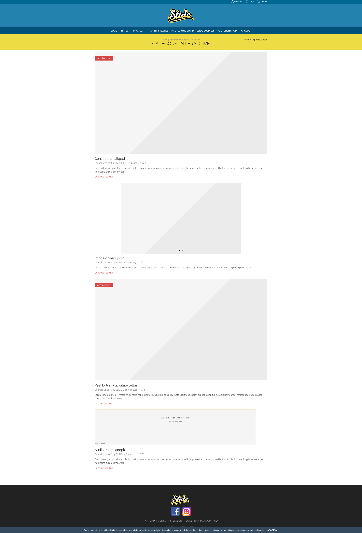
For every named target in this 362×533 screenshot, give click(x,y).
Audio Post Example (110, 450)
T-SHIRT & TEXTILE (158, 30)
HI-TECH (125, 30)
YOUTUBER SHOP (227, 30)
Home (164, 40)
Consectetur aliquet (110, 159)
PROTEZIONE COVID (182, 30)
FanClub (245, 30)
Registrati (238, 2)
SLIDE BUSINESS (206, 30)
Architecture (103, 58)
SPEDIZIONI (177, 520)
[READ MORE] (181, 105)
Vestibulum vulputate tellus (116, 385)
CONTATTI (164, 520)
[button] (179, 250)
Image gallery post (109, 258)
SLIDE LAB (122, 163)
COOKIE (188, 520)
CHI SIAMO (151, 520)
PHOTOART (139, 30)
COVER (114, 30)
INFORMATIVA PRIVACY (206, 520)
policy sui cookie (256, 530)
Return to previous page (256, 40)
